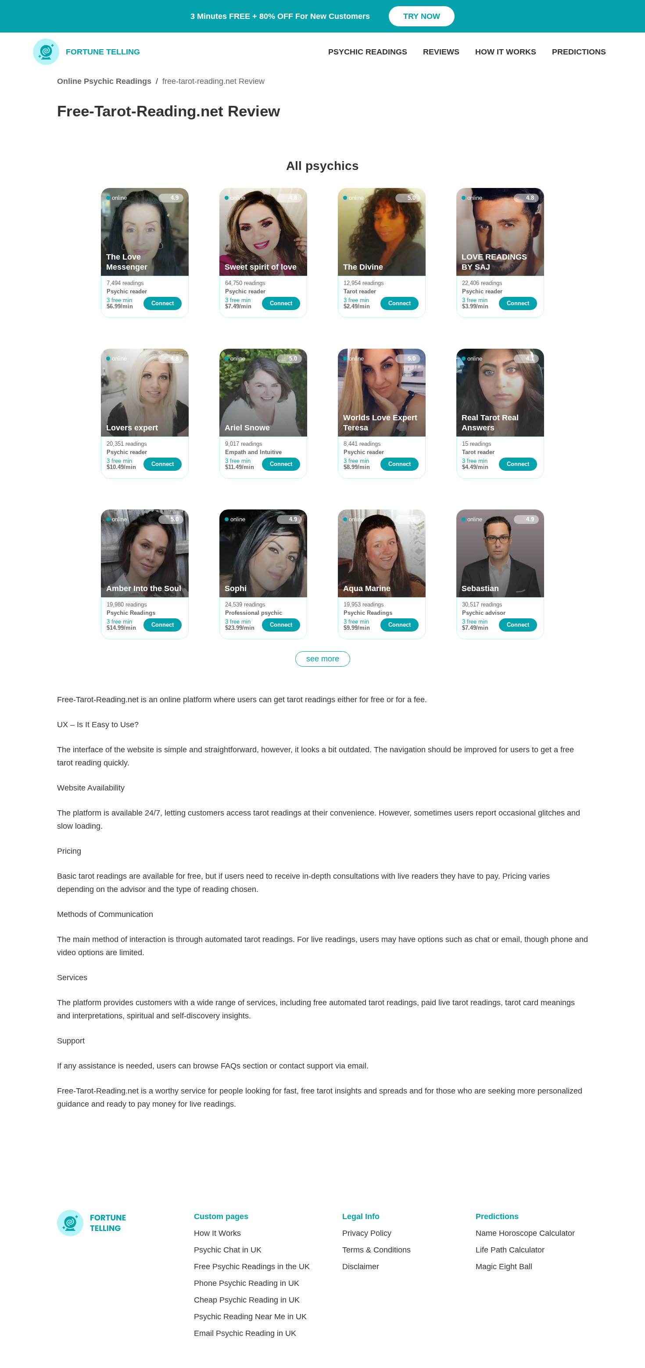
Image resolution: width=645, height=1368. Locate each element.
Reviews (441, 51)
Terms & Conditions (376, 1249)
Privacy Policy (366, 1233)
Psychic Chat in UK (228, 1249)
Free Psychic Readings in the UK (252, 1266)
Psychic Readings (367, 51)
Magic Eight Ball (504, 1266)
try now (421, 16)
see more (322, 658)
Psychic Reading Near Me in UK (250, 1316)
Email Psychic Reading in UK (245, 1333)
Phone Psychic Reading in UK (246, 1283)
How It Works (505, 51)
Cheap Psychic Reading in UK (247, 1300)
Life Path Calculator (510, 1249)
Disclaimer (360, 1266)
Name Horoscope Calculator (525, 1233)
